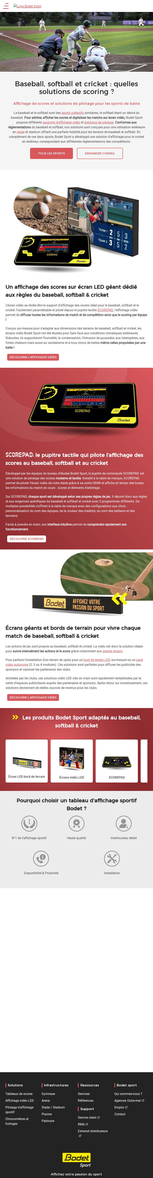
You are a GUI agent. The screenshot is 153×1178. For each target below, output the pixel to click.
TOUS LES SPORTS (51, 153)
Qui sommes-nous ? (128, 1094)
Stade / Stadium (53, 1107)
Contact (119, 1114)
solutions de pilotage (99, 122)
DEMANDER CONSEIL (100, 153)
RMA (81, 1124)
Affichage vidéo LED (19, 1100)
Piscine (47, 1114)
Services (84, 1094)
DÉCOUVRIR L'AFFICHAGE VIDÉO (33, 357)
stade (21, 132)
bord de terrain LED (96, 660)
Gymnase (48, 1094)
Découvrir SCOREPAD (27, 539)
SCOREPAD (105, 310)
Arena (46, 1100)
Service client (87, 1117)
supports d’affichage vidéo (61, 122)
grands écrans (113, 651)
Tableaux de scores (18, 1094)
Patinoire (48, 1121)
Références (85, 1100)
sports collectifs (73, 113)
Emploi (119, 1107)
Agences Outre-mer (127, 1100)
